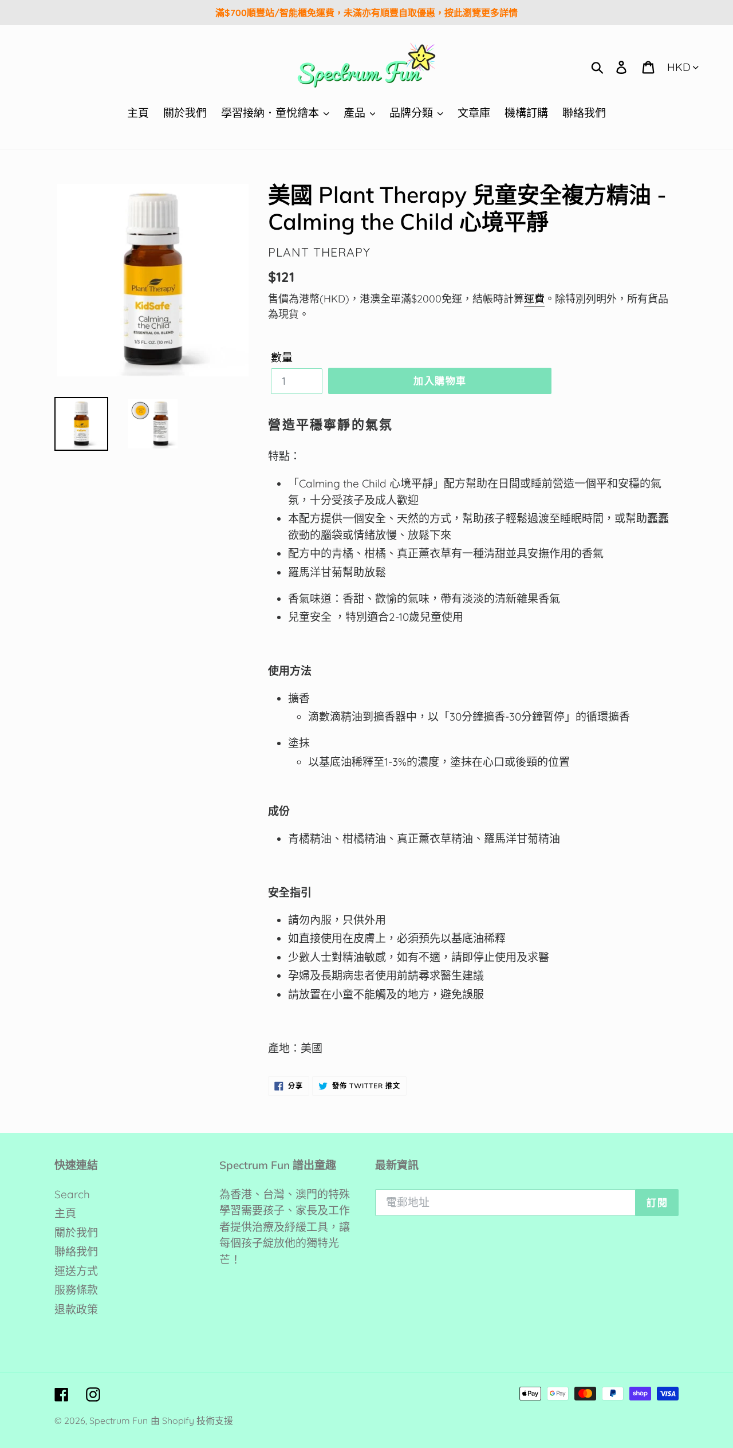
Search (72, 1194)
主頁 (65, 1213)
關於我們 (76, 1233)
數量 (282, 357)
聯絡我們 (76, 1251)
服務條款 (76, 1290)
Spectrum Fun (118, 1420)
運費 (534, 298)
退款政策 (76, 1309)
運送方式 (76, 1271)
